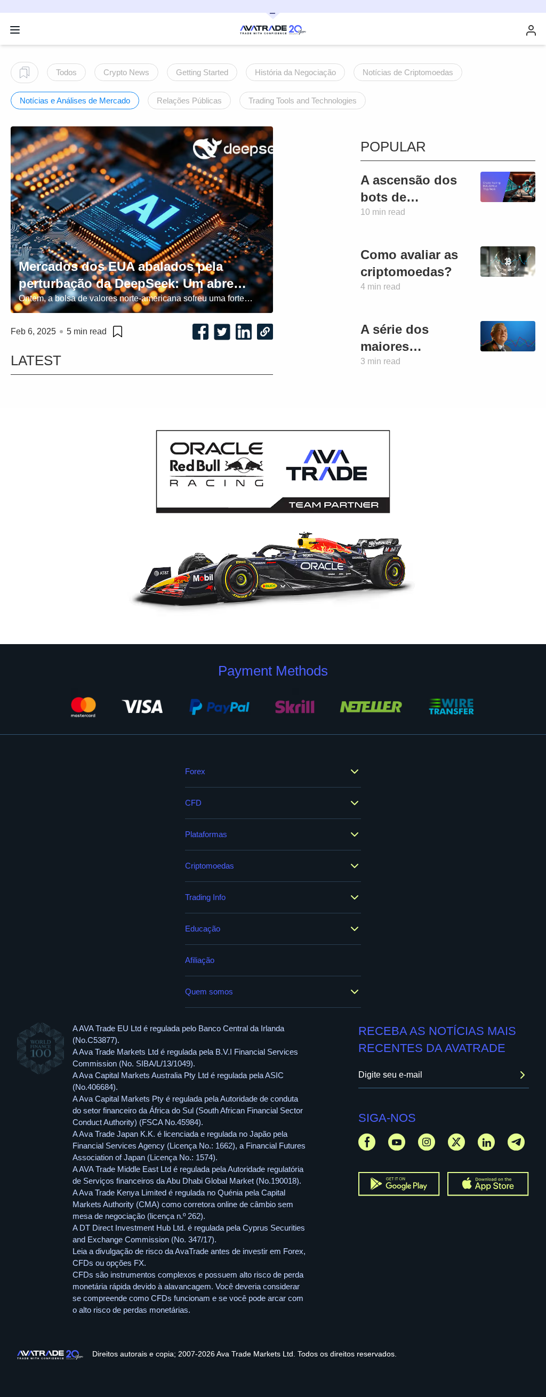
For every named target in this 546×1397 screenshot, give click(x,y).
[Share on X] (222, 332)
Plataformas (206, 834)
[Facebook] (366, 1142)
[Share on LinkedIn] (244, 332)
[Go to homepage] (50, 1355)
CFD (193, 802)
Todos (66, 72)
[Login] (531, 30)
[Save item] (117, 332)
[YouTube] (396, 1142)
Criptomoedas (209, 865)
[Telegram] (516, 1142)
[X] (456, 1142)
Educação (202, 928)
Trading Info (205, 897)
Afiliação (199, 960)
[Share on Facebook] (200, 332)
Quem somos (209, 991)
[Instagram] (426, 1142)
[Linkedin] (486, 1142)
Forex (195, 771)
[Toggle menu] (15, 29)
